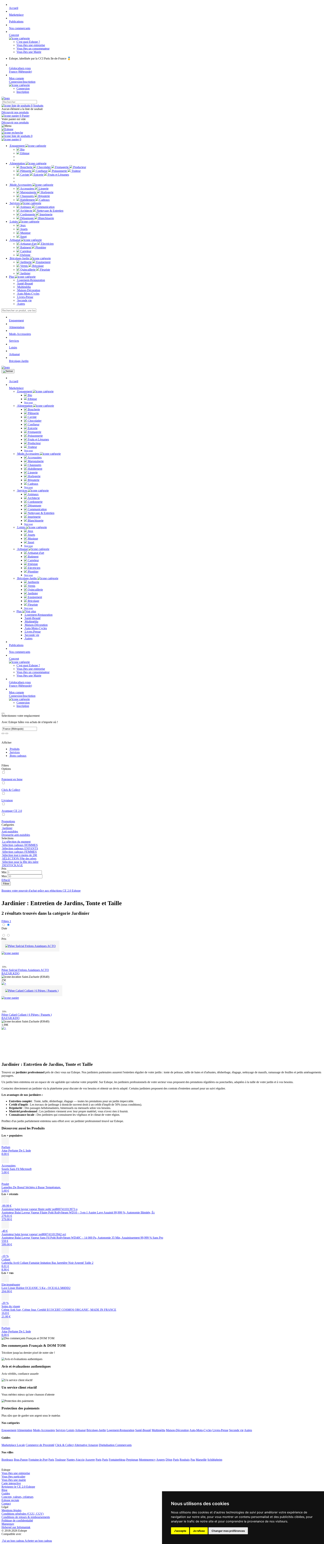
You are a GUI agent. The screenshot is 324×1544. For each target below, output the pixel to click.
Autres (20, 303)
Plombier (40, 247)
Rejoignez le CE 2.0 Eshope (18, 1486)
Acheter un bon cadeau (38, 1540)
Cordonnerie (28, 214)
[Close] (3, 713)
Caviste (25, 174)
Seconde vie (24, 300)
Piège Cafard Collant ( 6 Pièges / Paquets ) (27, 1014)
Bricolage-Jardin (19, 258)
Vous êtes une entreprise (16, 1473)
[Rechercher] (12, 132)
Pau (192, 1459)
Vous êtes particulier (13, 1476)
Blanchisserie (46, 218)
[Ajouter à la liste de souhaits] (10, 953)
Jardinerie (26, 262)
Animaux (26, 207)
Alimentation (17, 163)
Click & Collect (11, 789)
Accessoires (27, 188)
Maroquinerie (28, 192)
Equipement (42, 262)
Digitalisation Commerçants (115, 1445)
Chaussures (27, 196)
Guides (6, 1493)
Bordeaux (7, 1459)
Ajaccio (80, 1459)
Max (4, 876)
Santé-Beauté (24, 283)
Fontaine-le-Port (38, 1459)
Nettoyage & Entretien (49, 210)
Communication (45, 207)
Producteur (79, 167)
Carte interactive (11, 1483)
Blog (4, 1490)
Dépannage (27, 218)
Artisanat (15, 240)
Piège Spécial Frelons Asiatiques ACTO (25, 970)
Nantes (71, 1459)
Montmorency (147, 1459)
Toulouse (60, 1459)
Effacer (6, 880)
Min (4, 872)
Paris (51, 1459)
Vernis (24, 265)
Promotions (8, 821)
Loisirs (14, 221)
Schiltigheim (214, 1459)
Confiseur (41, 170)
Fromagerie (61, 167)
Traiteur (76, 170)
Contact (6, 1503)
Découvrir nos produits (15, 112)
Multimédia (23, 286)
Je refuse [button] (199, 1530)
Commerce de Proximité (40, 1445)
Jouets (24, 229)
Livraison (7, 800)
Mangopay (8, 1523)
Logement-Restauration (30, 280)
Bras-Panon (21, 1459)
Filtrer (6, 883)
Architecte (26, 210)
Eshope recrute (10, 1500)
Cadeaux (44, 199)
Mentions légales (11, 1510)
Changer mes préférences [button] (228, 1530)
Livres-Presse (24, 297)
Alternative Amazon (86, 1445)
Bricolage (38, 265)
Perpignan (132, 1459)
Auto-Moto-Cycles (27, 293)
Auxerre (90, 1459)
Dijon (169, 1459)
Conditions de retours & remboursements (26, 1517)
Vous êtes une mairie (14, 1480)
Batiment (26, 247)
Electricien (47, 243)
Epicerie (38, 174)
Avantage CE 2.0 (12, 810)
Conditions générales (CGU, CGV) (23, 1513)
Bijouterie (44, 196)
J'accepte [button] (180, 1530)
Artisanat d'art (28, 243)
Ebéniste (25, 255)
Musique (25, 232)
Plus (12, 276)
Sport (23, 236)
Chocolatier (43, 167)
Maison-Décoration (28, 290)
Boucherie (26, 167)
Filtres (6, 921)
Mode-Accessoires (20, 184)
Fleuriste (44, 269)
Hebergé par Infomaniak (16, 1527)
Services (14, 203)
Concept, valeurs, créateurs (17, 1496)
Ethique (24, 153)
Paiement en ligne (12, 779)
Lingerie (43, 188)
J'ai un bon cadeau (13, 1540)
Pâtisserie (26, 170)
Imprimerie (45, 214)
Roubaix (185, 1459)
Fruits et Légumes (58, 174)
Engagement (17, 145)
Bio (22, 149)
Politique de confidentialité (17, 1520)
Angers (160, 1459)
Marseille (201, 1459)
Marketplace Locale (13, 1445)
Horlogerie (46, 192)
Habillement (27, 199)
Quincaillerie (28, 269)
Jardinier (25, 273)
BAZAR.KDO (11, 973)
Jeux (23, 225)
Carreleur (25, 251)
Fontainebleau (117, 1459)
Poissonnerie (59, 170)
